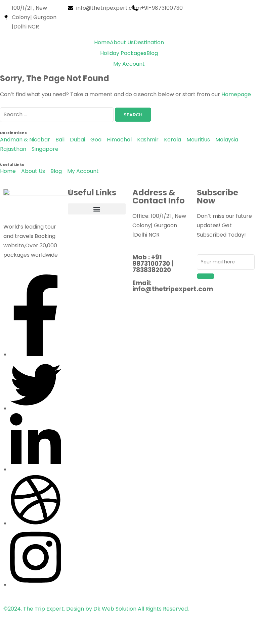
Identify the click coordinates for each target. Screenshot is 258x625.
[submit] (205, 276)
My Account (129, 64)
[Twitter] (35, 408)
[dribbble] (35, 523)
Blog (152, 53)
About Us (122, 42)
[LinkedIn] (35, 469)
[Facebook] (35, 354)
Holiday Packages (123, 53)
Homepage (236, 94)
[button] (97, 208)
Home (102, 42)
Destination (149, 42)
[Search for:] (57, 114)
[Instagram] (35, 584)
